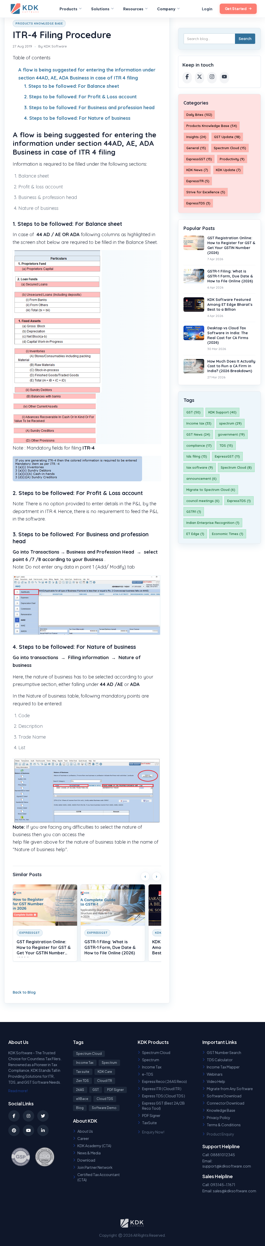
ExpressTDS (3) (198, 203)
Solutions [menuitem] (100, 8)
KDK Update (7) (228, 170)
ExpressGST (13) (199, 159)
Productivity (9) (232, 159)
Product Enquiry (220, 1134)
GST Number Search (224, 1052)
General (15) (196, 148)
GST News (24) (198, 434)
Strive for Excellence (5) (205, 192)
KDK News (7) (197, 170)
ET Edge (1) (195, 534)
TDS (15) (226, 445)
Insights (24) (196, 137)
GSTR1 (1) (193, 511)
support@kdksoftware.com (226, 1166)
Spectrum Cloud (89, 1054)
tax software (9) (199, 467)
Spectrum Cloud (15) (230, 148)
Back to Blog (24, 992)
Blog (80, 1108)
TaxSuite (149, 1122)
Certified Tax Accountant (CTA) (98, 1177)
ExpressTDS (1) (239, 501)
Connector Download (225, 1103)
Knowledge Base (221, 1110)
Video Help (216, 1081)
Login (207, 8)
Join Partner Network (95, 1167)
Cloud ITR (104, 1081)
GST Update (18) (227, 137)
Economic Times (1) (227, 534)
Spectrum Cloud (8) (236, 467)
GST (95, 1090)
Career (83, 1138)
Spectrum (109, 1063)
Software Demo (104, 1108)
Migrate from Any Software (230, 1088)
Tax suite (82, 1072)
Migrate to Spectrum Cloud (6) (210, 490)
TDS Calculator (220, 1059)
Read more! (18, 1090)
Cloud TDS (105, 1099)
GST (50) (193, 412)
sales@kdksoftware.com (234, 1190)
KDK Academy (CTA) (94, 1145)
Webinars (215, 1074)
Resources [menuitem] (133, 8)
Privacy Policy (218, 1117)
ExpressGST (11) (227, 456)
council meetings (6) (202, 501)
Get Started (236, 8)
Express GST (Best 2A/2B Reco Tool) (163, 1106)
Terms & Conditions (224, 1124)
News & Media (89, 1153)
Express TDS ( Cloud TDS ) (163, 1095)
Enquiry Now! (153, 1132)
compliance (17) (199, 445)
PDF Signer (115, 1090)
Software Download (224, 1095)
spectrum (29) (230, 423)
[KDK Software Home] (25, 9)
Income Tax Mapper (223, 1067)
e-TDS (147, 1074)
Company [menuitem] (166, 8)
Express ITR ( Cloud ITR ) (161, 1088)
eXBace (82, 1099)
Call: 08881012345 (218, 1154)
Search (245, 38)
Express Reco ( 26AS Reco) (164, 1081)
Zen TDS (82, 1081)
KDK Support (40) (222, 412)
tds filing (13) (196, 456)
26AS (80, 1090)
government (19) (231, 434)
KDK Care (105, 1072)
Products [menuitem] (68, 8)
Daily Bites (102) (199, 115)
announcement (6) (201, 478)
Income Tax (84, 1063)
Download (86, 1160)
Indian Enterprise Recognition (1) (212, 523)
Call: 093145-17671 (218, 1184)
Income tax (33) (198, 423)
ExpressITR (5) (197, 181)
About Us (85, 1131)
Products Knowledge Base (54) (211, 126)
